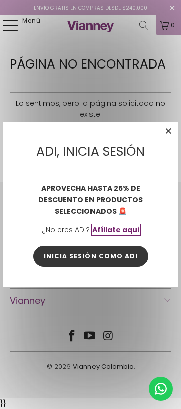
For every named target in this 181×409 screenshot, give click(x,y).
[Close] (169, 131)
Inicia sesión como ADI (91, 256)
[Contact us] (161, 389)
